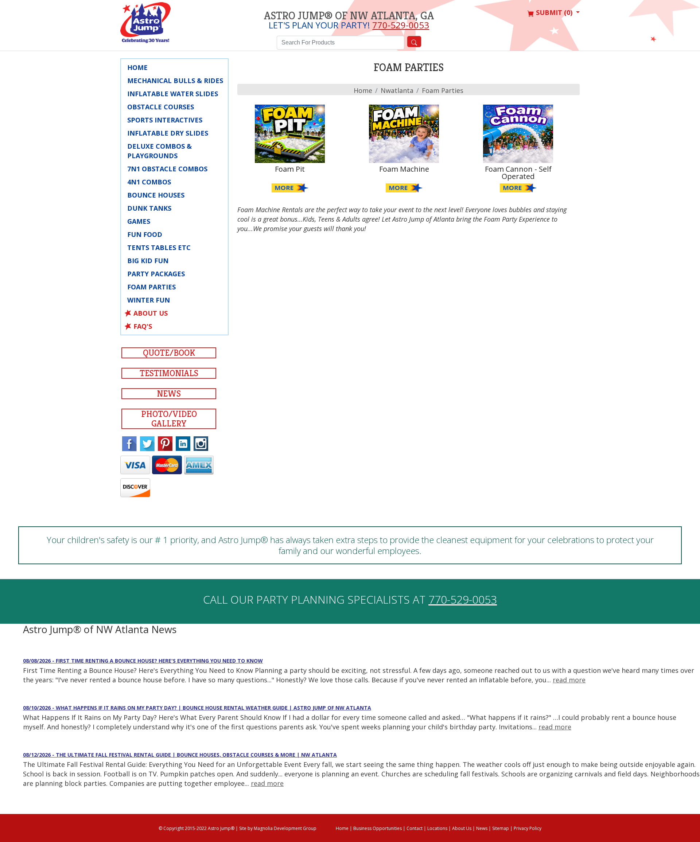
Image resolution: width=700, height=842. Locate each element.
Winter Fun (148, 300)
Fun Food (144, 234)
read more (569, 679)
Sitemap (500, 828)
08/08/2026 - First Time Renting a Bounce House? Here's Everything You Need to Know (143, 660)
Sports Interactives (164, 120)
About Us (150, 313)
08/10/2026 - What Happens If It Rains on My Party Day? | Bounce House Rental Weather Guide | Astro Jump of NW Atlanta (197, 707)
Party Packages (156, 273)
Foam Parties (151, 286)
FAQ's (142, 326)
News (169, 393)
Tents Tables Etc (159, 247)
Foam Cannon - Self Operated (518, 172)
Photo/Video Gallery (169, 419)
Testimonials (169, 373)
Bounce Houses (155, 195)
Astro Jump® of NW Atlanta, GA (349, 16)
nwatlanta (397, 90)
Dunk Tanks (149, 208)
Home (137, 67)
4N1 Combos (149, 182)
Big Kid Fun (147, 260)
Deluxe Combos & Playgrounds (159, 151)
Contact (415, 828)
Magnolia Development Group (285, 828)
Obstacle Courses (160, 106)
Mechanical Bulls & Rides (175, 80)
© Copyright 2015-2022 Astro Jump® (196, 828)
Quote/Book (169, 352)
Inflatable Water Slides (172, 93)
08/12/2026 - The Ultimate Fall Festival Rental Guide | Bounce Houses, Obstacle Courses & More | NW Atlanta (180, 754)
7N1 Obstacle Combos (167, 168)
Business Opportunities (377, 828)
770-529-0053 (400, 25)
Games (138, 221)
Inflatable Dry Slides (167, 133)
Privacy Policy (527, 828)
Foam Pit (290, 169)
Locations (437, 828)
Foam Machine (404, 169)
